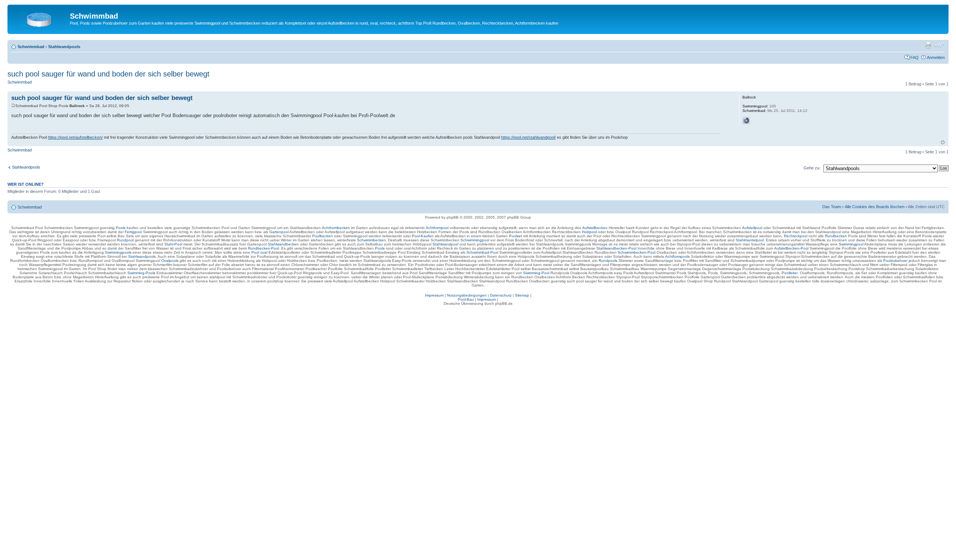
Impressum (434, 295)
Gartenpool (279, 232)
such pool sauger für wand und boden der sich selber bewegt (108, 74)
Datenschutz (501, 295)
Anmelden (936, 57)
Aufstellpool (752, 228)
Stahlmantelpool (750, 240)
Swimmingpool (851, 244)
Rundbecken (836, 236)
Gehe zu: (812, 168)
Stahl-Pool (173, 244)
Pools (120, 228)
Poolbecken (322, 236)
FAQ (914, 57)
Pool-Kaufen (423, 236)
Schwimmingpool (474, 240)
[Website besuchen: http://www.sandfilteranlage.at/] (746, 120)
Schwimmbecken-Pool (636, 252)
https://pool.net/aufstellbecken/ (75, 137)
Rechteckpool (795, 236)
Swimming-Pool (536, 273)
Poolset (515, 236)
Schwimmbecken (371, 240)
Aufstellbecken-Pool (791, 248)
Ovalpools (170, 261)
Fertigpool (133, 232)
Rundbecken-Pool (263, 248)
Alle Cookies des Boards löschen (874, 206)
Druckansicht (928, 45)
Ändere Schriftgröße (939, 45)
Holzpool (589, 232)
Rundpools (608, 261)
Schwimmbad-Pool (482, 252)
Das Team (831, 206)
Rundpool (125, 240)
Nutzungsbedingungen (467, 295)
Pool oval (259, 252)
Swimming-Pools (141, 273)
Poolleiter (790, 273)
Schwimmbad (31, 46)
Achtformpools (677, 256)
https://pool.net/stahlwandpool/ (528, 137)
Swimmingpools (118, 252)
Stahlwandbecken (283, 244)
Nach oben (943, 142)
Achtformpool (437, 228)
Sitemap (522, 295)
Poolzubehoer (895, 261)
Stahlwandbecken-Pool (616, 248)
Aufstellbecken (595, 228)
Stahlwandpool (445, 244)
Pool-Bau (466, 299)
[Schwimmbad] (39, 18)
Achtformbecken (336, 228)
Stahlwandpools (64, 46)
